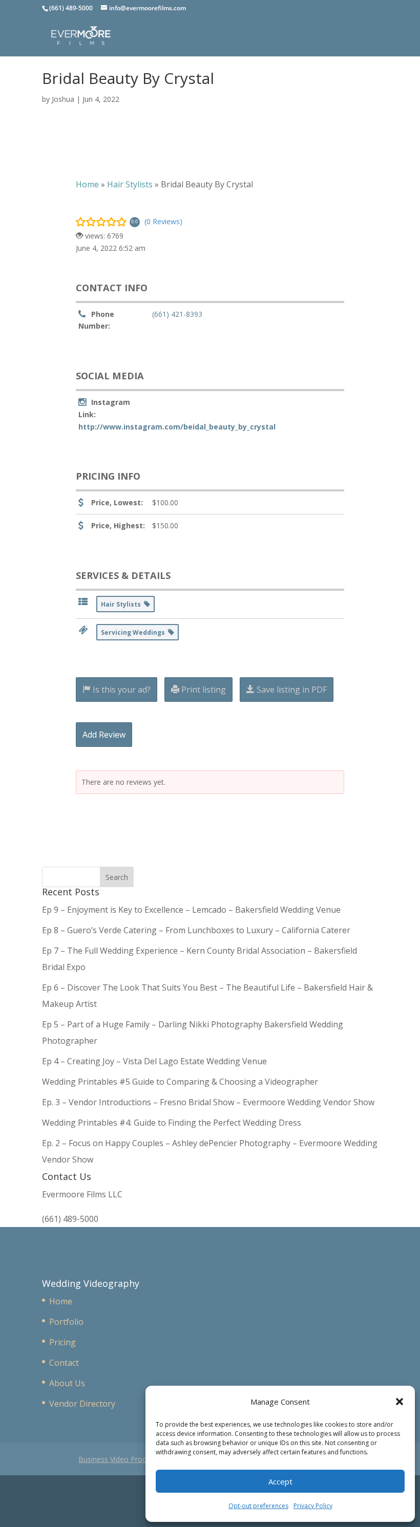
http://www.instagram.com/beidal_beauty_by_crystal (177, 427)
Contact (64, 1362)
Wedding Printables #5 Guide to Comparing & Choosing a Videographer (180, 1081)
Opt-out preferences (258, 1505)
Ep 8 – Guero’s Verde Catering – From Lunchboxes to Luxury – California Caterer (198, 930)
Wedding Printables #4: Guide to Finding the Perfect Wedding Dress (171, 1122)
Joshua (63, 99)
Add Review (103, 734)
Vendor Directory (82, 1403)
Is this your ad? (121, 689)
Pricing (62, 1342)
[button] (399, 1401)
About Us (67, 1383)
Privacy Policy (312, 1505)
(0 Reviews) (163, 221)
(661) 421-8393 (177, 314)
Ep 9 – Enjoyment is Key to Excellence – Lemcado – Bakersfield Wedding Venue (191, 909)
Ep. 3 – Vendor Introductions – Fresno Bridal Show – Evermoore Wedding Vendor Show (208, 1102)
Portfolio (66, 1321)
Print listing (202, 689)
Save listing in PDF (291, 689)
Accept (280, 1481)
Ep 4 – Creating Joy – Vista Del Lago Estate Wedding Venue (154, 1061)
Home (60, 1301)
